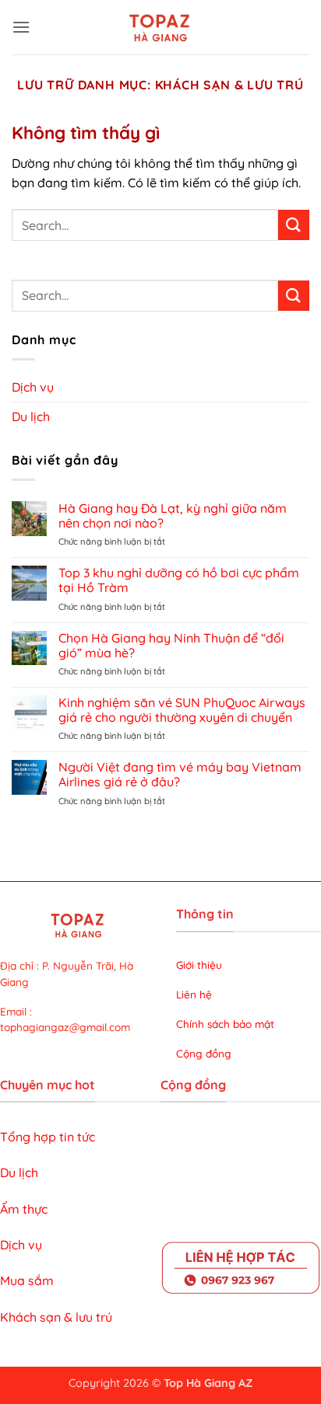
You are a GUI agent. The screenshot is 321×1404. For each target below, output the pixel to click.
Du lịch (31, 416)
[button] (21, 27)
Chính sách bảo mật (225, 1023)
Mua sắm (27, 1280)
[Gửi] (293, 225)
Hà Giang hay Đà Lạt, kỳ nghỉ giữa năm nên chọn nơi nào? (172, 516)
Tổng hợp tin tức (47, 1136)
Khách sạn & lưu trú (56, 1317)
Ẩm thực (24, 1209)
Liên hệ (194, 994)
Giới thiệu (200, 964)
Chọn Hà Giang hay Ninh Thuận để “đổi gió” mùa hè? (171, 645)
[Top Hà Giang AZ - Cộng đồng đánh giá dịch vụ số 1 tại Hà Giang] (160, 27)
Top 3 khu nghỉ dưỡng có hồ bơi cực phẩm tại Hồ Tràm (178, 580)
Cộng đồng (203, 1053)
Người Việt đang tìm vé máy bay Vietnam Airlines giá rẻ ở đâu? (180, 774)
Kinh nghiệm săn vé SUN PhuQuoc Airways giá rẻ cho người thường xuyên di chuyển (181, 710)
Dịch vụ (33, 387)
